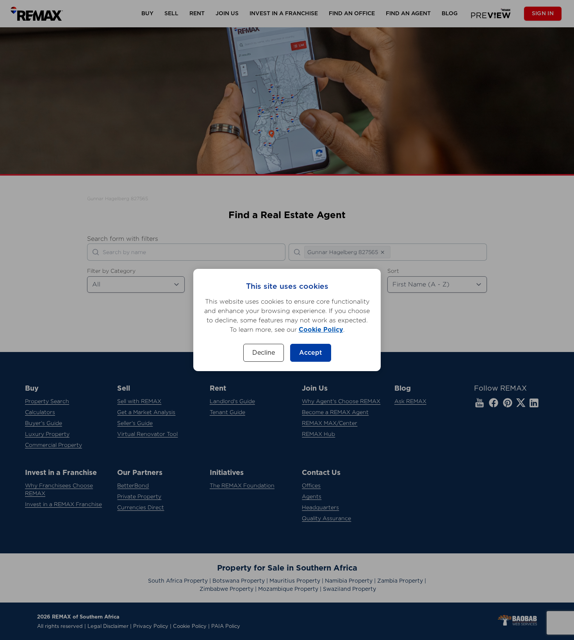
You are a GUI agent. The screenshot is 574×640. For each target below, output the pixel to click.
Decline (263, 353)
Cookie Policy (321, 330)
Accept (310, 353)
